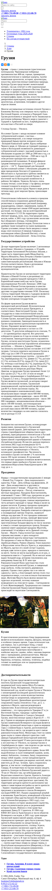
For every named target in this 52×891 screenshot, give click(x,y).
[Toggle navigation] (2, 27)
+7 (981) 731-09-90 (9, 886)
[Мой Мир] (8, 64)
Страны (10, 36)
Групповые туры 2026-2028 (20, 34)
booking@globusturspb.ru (12, 881)
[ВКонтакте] (2, 64)
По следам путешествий (18, 39)
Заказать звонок (8, 10)
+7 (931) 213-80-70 (9, 888)
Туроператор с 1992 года (18, 31)
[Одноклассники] (5, 64)
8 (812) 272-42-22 (9, 883)
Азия (9, 48)
